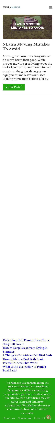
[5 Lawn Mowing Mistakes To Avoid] (27, 26)
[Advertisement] (27, 130)
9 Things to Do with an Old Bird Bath (27, 355)
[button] (50, 7)
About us (9, 418)
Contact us (24, 418)
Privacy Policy (42, 418)
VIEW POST (14, 87)
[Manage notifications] (48, 417)
